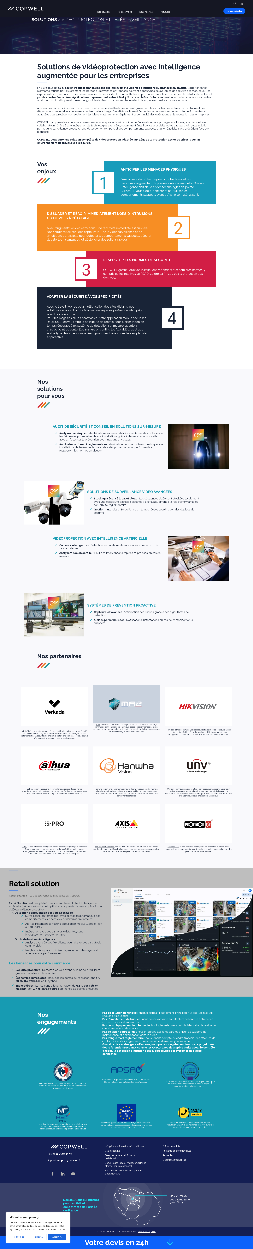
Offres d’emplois (171, 1146)
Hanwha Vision (101, 789)
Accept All (57, 1237)
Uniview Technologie (176, 789)
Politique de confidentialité (177, 1150)
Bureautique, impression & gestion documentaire (123, 1172)
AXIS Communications (104, 847)
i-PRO (24, 847)
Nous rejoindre (146, 12)
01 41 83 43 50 (64, 1153)
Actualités (165, 12)
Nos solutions (103, 12)
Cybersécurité (112, 1150)
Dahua (30, 789)
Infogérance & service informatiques (124, 1146)
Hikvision (171, 730)
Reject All (38, 1237)
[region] (38, 1227)
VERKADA (26, 731)
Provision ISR (173, 847)
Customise (19, 1237)
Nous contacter (234, 11)
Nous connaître (125, 12)
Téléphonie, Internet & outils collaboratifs (120, 1157)
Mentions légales (147, 1231)
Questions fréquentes (174, 1159)
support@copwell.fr (69, 1160)
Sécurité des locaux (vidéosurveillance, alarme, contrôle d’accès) (126, 1164)
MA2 (98, 724)
